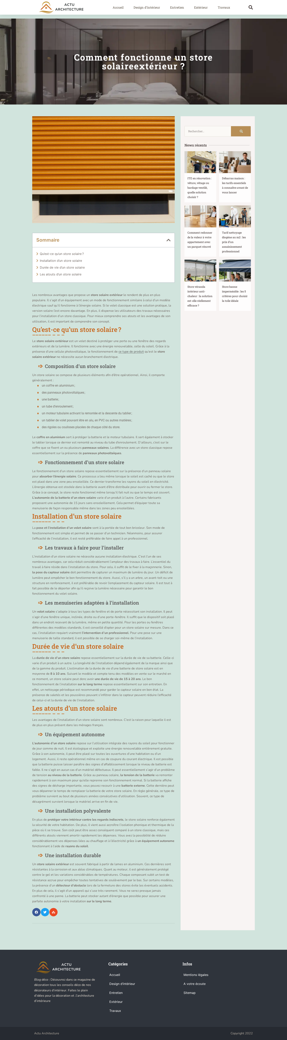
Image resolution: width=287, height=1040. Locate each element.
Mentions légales (196, 975)
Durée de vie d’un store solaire (62, 267)
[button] (251, 7)
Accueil (118, 7)
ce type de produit (131, 351)
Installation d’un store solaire (61, 261)
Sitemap (190, 993)
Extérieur (201, 7)
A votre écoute (195, 984)
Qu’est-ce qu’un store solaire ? (62, 254)
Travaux (224, 7)
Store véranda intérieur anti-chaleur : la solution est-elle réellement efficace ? (199, 296)
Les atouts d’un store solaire (60, 274)
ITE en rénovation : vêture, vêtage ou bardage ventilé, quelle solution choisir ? (199, 187)
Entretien (177, 7)
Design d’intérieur (147, 7)
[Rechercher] (241, 131)
